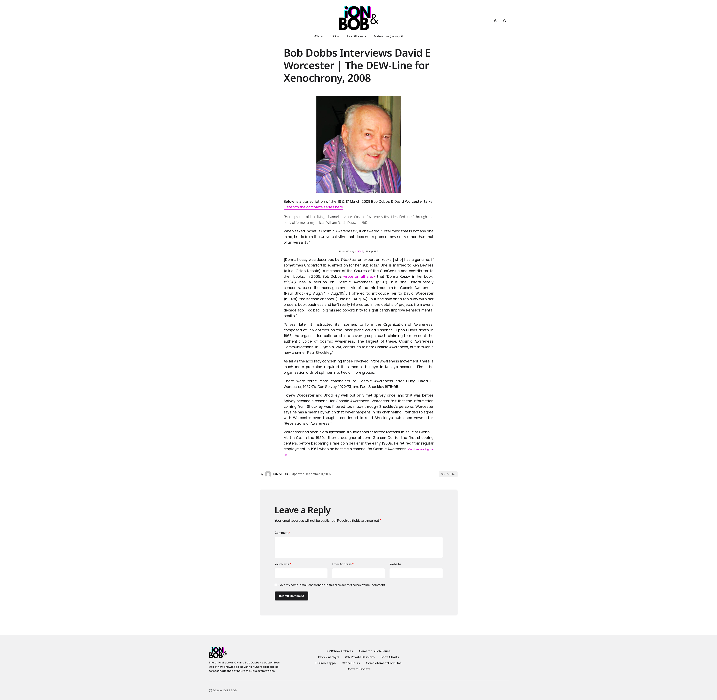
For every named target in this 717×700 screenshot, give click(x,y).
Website (395, 564)
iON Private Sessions (360, 657)
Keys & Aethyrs (328, 657)
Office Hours (351, 663)
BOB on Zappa (325, 663)
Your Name (283, 564)
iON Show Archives (340, 651)
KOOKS (359, 251)
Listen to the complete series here (313, 207)
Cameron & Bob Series (374, 651)
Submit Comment (291, 596)
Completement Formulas (384, 663)
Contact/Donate (359, 669)
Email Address (343, 564)
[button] (496, 21)
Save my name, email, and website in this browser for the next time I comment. (332, 585)
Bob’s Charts (390, 657)
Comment (283, 533)
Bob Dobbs (448, 474)
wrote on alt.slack (359, 276)
